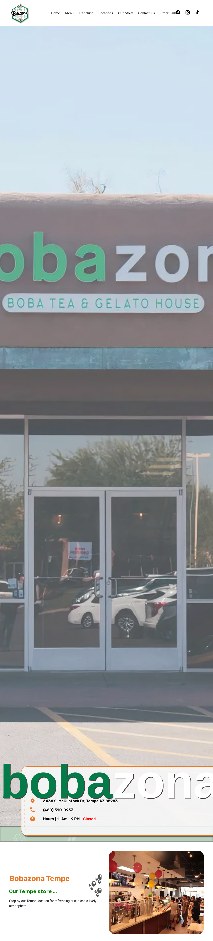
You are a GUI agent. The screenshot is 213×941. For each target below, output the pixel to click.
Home (55, 13)
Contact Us (146, 13)
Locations (105, 13)
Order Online (170, 13)
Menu (69, 13)
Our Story (125, 13)
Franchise (86, 13)
